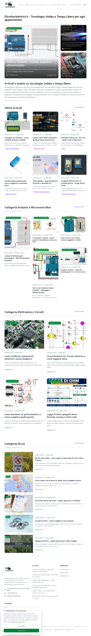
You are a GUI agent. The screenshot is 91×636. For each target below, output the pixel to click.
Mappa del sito (69, 629)
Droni (47, 4)
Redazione (64, 566)
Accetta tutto (21, 630)
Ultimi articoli (21, 4)
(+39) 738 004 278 (12, 593)
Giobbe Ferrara (9, 134)
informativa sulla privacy (18, 622)
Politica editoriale (58, 629)
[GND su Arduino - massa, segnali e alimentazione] (31, 51)
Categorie (8, 603)
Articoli (35, 566)
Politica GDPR (48, 629)
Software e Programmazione (41, 192)
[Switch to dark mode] (84, 4)
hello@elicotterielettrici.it (14, 596)
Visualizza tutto (79, 107)
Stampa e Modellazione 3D (55, 4)
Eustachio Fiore (37, 285)
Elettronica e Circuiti (29, 4)
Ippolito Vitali (65, 134)
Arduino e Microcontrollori (40, 4)
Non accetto (21, 626)
